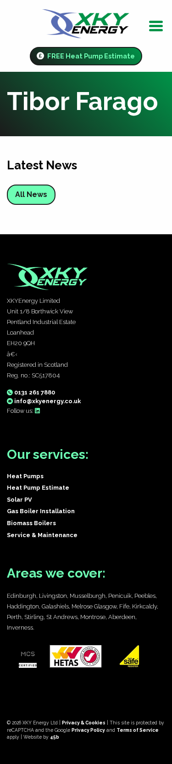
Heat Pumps (25, 476)
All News (31, 194)
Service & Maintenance (42, 535)
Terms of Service (138, 730)
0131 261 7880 (34, 392)
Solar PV (19, 499)
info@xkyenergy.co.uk (47, 401)
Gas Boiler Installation (41, 511)
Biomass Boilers (31, 523)
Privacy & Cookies (83, 722)
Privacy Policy (88, 730)
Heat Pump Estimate (38, 487)
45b (54, 737)
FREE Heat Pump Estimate (90, 56)
